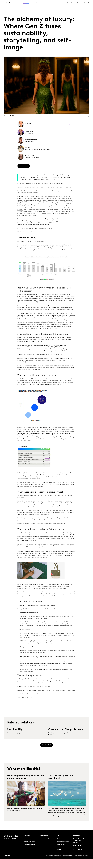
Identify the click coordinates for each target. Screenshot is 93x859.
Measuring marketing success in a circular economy (25, 777)
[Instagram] (74, 850)
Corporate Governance (63, 841)
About (68, 2)
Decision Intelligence (29, 841)
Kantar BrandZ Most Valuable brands (34, 379)
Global (85, 2)
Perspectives (26, 2)
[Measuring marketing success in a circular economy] (26, 793)
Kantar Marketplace (37, 2)
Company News (61, 844)
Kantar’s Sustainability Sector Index (35, 533)
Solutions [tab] (17, 2)
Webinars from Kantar (46, 839)
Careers (73, 2)
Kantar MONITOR (55, 196)
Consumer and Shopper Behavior (66, 729)
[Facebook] (76, 850)
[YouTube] (79, 850)
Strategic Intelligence (29, 844)
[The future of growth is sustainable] (67, 793)
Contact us (80, 2)
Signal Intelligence (29, 839)
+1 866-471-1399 (78, 846)
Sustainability (14, 729)
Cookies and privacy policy (81, 855)
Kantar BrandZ (49, 317)
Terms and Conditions (68, 855)
